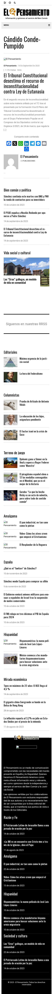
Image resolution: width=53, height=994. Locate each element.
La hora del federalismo (31, 373)
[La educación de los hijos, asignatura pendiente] (10, 419)
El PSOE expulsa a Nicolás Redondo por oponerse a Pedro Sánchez (25, 214)
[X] (15, 144)
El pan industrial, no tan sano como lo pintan (34, 524)
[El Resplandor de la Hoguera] (10, 546)
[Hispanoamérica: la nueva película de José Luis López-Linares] (10, 642)
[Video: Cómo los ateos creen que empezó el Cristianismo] (10, 535)
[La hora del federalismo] (10, 377)
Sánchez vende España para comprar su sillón (26, 581)
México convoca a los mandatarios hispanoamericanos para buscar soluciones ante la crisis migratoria (34, 660)
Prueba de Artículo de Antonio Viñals (34, 403)
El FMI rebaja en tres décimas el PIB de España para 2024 (26, 615)
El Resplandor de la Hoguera (33, 544)
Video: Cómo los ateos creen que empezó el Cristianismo (33, 535)
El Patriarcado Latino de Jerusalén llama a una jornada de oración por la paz (26, 826)
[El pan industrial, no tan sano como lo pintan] (10, 523)
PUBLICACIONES (29, 161)
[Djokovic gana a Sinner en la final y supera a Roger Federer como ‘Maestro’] (10, 462)
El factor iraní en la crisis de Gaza (33, 433)
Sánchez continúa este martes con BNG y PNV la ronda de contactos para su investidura (26, 198)
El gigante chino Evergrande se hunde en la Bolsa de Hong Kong (25, 703)
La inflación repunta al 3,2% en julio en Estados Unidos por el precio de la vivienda (26, 720)
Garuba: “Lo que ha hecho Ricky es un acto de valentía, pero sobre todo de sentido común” (34, 496)
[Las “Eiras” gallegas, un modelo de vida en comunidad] (26, 271)
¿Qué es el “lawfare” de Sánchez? (20, 568)
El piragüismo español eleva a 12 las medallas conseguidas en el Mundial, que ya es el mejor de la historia (34, 479)
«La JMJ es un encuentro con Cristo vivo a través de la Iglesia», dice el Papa (26, 843)
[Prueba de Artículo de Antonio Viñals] (10, 404)
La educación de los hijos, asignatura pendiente (32, 418)
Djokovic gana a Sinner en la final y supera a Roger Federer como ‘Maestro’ (34, 462)
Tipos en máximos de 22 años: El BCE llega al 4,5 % (25, 687)
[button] (6, 2)
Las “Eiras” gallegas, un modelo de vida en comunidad (20, 280)
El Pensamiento (10, 66)
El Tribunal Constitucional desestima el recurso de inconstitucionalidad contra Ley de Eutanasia (25, 83)
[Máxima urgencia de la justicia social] (10, 362)
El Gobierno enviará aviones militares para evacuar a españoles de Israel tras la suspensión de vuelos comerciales (26, 598)
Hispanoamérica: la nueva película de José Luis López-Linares (34, 644)
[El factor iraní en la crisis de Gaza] (10, 434)
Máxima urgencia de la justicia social (33, 360)
